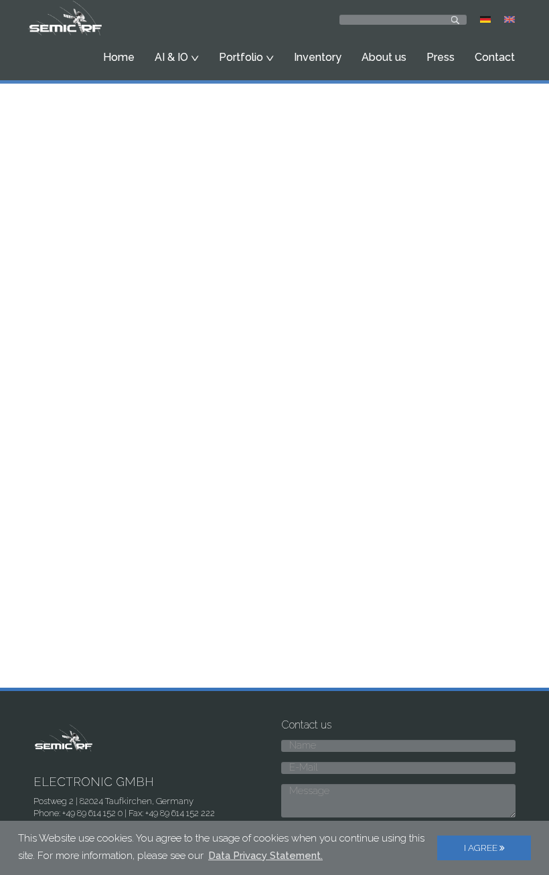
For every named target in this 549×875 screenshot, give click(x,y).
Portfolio (242, 57)
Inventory (317, 57)
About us (384, 57)
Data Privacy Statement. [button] (265, 856)
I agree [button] (481, 847)
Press (440, 57)
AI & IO (173, 57)
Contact (495, 57)
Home (119, 57)
